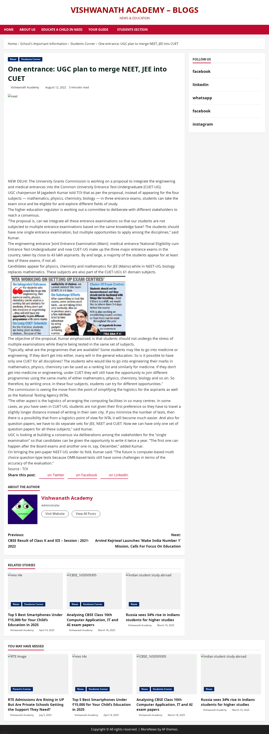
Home (9, 29)
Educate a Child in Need (62, 29)
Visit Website (55, 514)
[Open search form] (264, 29)
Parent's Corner (22, 689)
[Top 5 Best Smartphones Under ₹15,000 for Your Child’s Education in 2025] (35, 591)
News (13, 59)
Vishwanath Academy (25, 87)
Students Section (132, 29)
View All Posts (86, 514)
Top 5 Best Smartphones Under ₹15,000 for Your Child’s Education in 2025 (35, 619)
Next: (138, 540)
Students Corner (30, 59)
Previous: (48, 540)
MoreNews (149, 729)
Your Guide (98, 29)
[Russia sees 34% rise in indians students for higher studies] (153, 591)
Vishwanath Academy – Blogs (135, 9)
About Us (27, 29)
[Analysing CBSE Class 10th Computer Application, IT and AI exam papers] (94, 591)
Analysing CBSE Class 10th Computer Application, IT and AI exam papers (92, 619)
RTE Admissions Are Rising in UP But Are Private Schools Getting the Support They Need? (36, 704)
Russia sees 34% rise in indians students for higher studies (153, 617)
